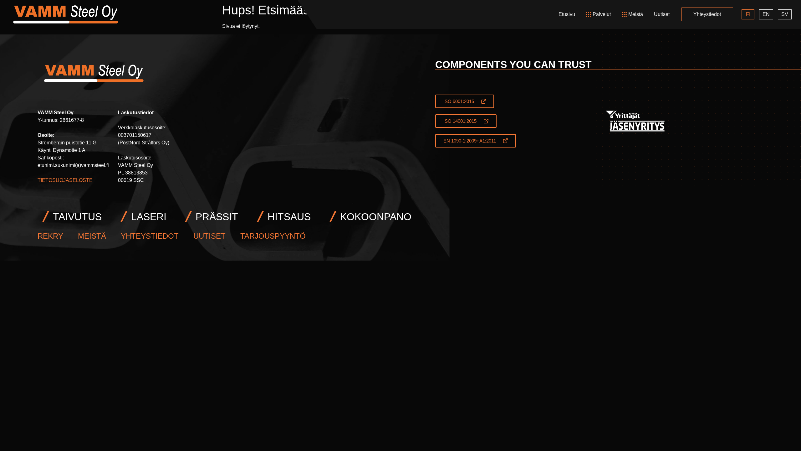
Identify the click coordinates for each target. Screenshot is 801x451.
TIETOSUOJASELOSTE (65, 180)
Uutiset (662, 14)
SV (784, 14)
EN (766, 14)
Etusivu (567, 14)
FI (748, 14)
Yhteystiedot (707, 14)
